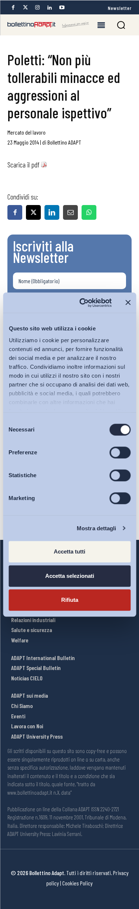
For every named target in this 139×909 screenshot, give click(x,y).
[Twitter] (25, 7)
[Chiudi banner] (127, 302)
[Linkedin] (49, 7)
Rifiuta (69, 600)
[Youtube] (61, 7)
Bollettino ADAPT (64, 142)
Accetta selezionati (69, 576)
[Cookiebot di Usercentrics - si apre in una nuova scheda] (83, 303)
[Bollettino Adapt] (48, 25)
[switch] (119, 452)
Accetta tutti (69, 551)
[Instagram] (37, 7)
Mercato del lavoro (26, 132)
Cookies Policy (77, 883)
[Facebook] (13, 7)
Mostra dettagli (96, 528)
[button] (121, 24)
